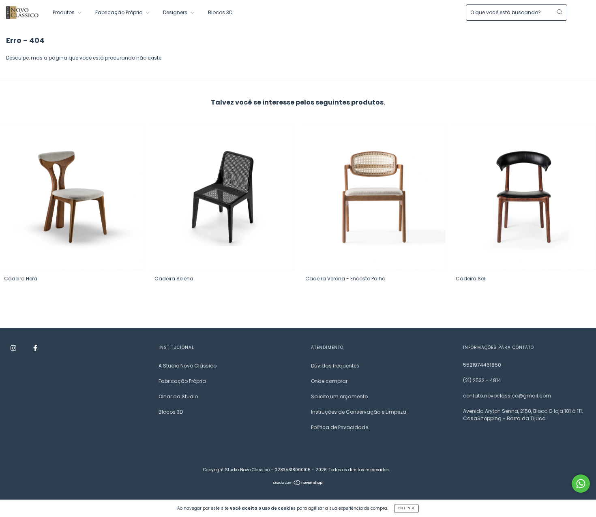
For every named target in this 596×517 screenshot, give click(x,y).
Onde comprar (329, 381)
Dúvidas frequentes (335, 365)
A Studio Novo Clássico (188, 365)
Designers (176, 12)
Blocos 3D (220, 12)
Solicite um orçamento (339, 396)
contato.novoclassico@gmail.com (507, 395)
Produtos (64, 12)
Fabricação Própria (119, 12)
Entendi (406, 508)
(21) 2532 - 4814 (482, 380)
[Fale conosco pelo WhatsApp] (581, 483)
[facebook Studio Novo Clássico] (35, 347)
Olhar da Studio (178, 396)
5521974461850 (482, 364)
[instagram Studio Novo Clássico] (14, 347)
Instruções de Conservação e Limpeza (358, 411)
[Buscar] (559, 12)
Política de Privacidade (339, 427)
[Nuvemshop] (298, 483)
